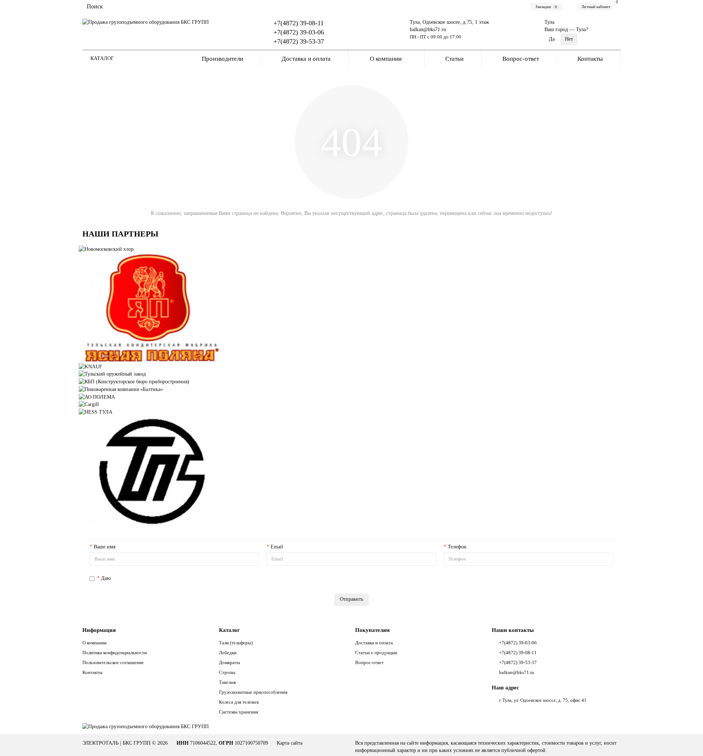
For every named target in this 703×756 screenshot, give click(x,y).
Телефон (457, 547)
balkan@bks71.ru (428, 29)
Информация (99, 630)
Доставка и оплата (306, 58)
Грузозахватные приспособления (253, 692)
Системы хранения (238, 712)
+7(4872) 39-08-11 (299, 23)
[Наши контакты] (687, 740)
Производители (222, 58)
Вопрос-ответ (520, 58)
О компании (386, 58)
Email (277, 547)
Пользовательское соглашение (113, 662)
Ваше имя (104, 547)
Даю (156, 578)
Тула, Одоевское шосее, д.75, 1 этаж (449, 22)
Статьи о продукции (376, 652)
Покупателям (372, 630)
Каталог (229, 630)
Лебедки (228, 652)
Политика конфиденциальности (114, 652)
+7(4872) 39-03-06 (299, 32)
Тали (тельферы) (236, 642)
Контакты (590, 58)
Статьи (454, 58)
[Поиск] (338, 6)
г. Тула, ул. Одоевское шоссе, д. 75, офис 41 (543, 700)
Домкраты (229, 662)
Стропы (227, 672)
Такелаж (227, 682)
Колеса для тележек (239, 702)
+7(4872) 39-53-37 (299, 41)
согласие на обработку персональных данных (162, 578)
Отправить (351, 599)
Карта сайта (289, 743)
